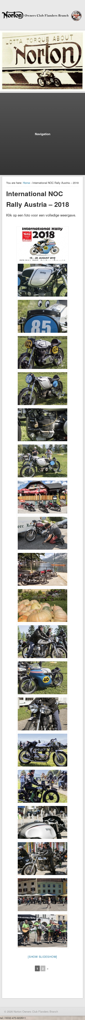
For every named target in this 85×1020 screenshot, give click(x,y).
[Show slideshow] (42, 957)
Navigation (42, 134)
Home (26, 183)
